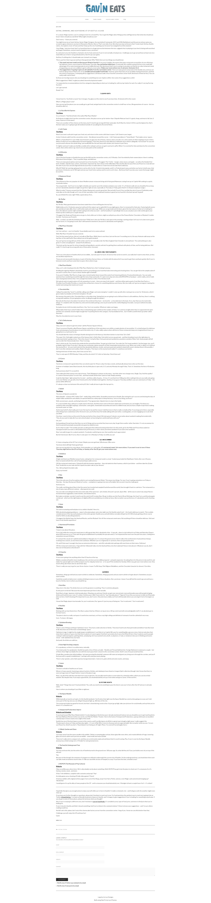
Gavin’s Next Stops (112, 19)
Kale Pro (103, 900)
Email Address (60, 852)
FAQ (124, 19)
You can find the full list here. (106, 64)
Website (59, 696)
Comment (58, 866)
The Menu (59, 477)
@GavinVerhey (66, 797)
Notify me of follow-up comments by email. (71, 883)
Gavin (61, 820)
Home (87, 19)
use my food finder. (99, 801)
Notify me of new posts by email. (68, 886)
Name (57, 845)
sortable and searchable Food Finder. (96, 71)
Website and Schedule (63, 712)
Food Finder (97, 19)
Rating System (62, 829)
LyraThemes (113, 900)
